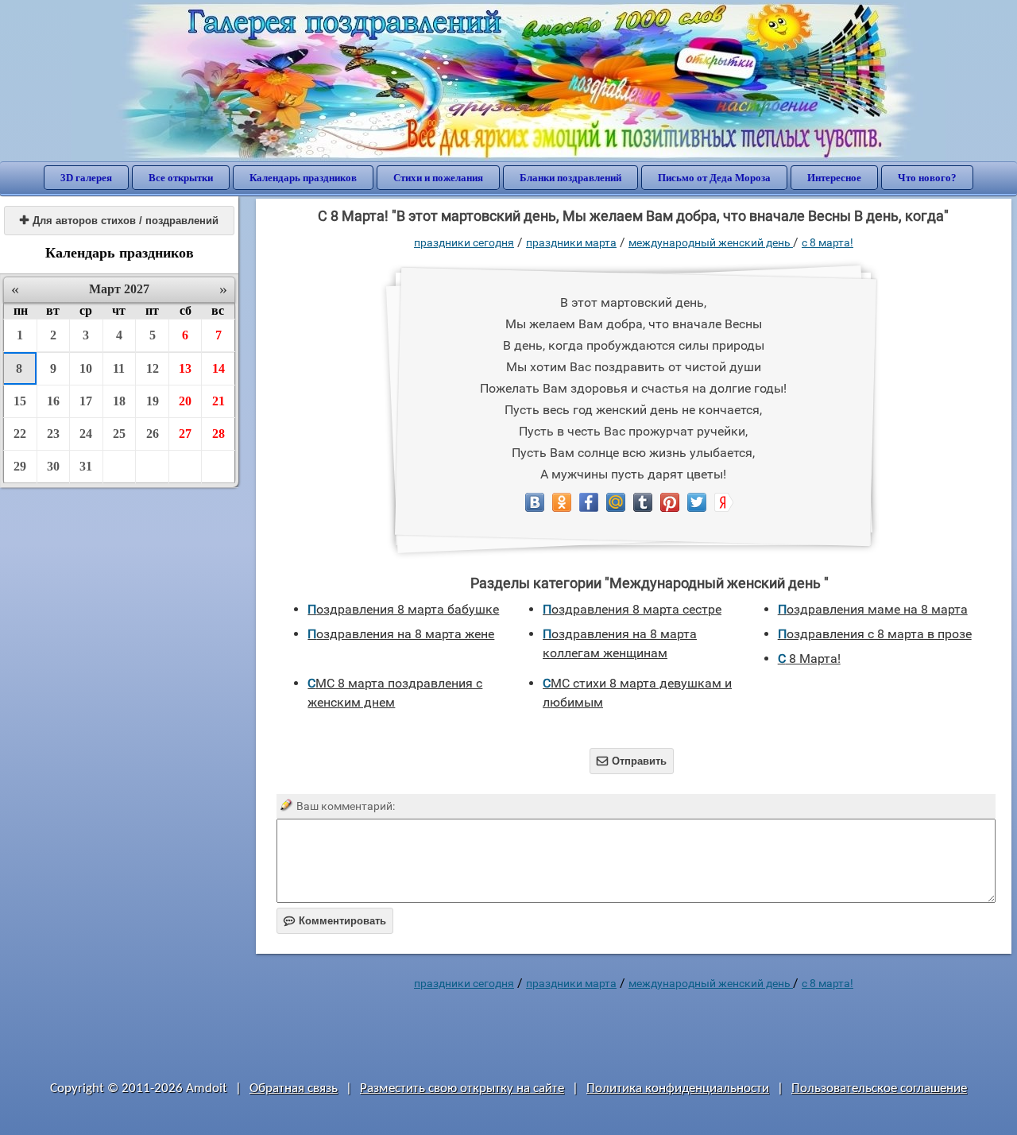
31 (85, 466)
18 (119, 401)
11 (119, 368)
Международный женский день (710, 242)
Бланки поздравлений (570, 178)
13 (185, 368)
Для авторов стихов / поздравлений (119, 221)
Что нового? (927, 178)
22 (20, 433)
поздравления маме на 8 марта (873, 609)
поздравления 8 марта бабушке (403, 609)
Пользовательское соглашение (879, 1088)
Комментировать (335, 921)
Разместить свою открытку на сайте (462, 1088)
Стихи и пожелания (438, 178)
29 (20, 466)
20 (185, 401)
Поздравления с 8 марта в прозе (875, 633)
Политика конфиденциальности (677, 1088)
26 (152, 433)
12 (152, 368)
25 (119, 433)
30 (53, 466)
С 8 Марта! (827, 242)
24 (85, 433)
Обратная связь (293, 1088)
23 (53, 433)
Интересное (834, 178)
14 (218, 368)
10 (85, 368)
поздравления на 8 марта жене (400, 633)
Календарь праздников (303, 178)
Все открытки (181, 178)
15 (20, 401)
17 (85, 401)
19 (152, 401)
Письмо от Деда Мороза (714, 178)
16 (53, 401)
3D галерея (86, 178)
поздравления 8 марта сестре (632, 609)
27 (185, 433)
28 (218, 433)
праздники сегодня (464, 242)
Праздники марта (571, 242)
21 (218, 401)
